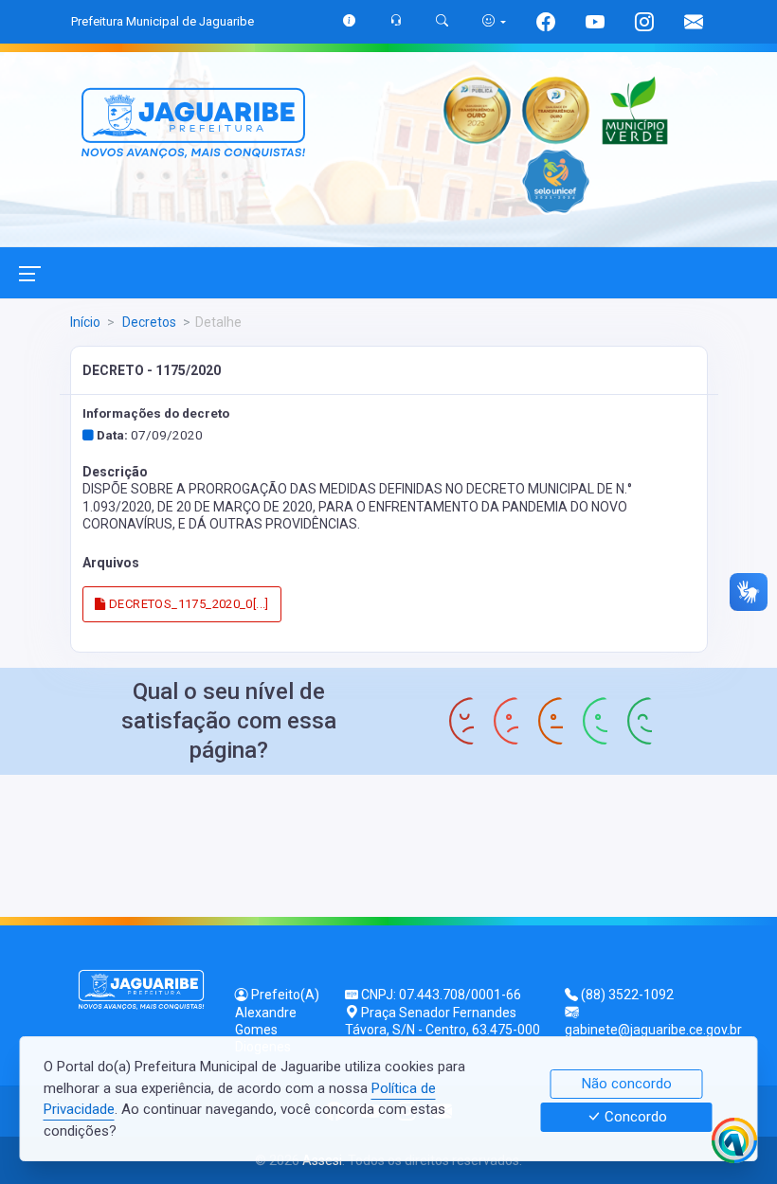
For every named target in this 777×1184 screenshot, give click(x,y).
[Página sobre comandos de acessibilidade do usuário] (494, 21)
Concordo (634, 1117)
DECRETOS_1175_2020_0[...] (187, 604)
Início (85, 322)
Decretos (147, 322)
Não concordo (627, 1083)
